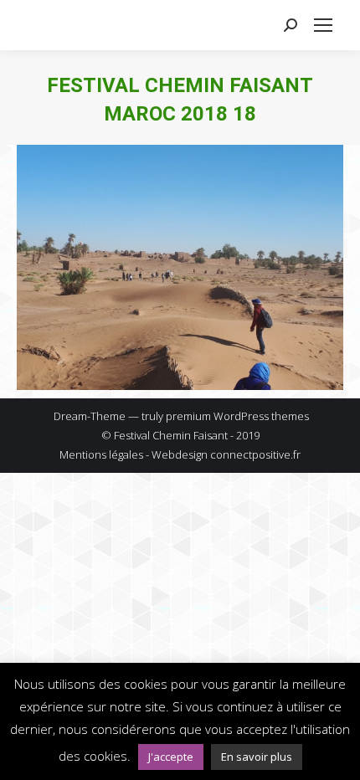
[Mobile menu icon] (323, 25)
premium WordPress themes (237, 415)
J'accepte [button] (170, 756)
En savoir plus (256, 756)
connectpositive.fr (255, 454)
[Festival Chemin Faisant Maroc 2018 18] (180, 267)
